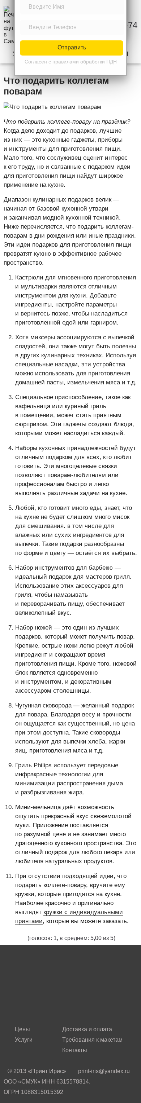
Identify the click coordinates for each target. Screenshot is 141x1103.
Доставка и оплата (87, 1029)
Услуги (24, 1040)
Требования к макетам (92, 1040)
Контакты (74, 1050)
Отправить (71, 47)
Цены (22, 1029)
